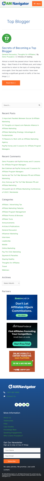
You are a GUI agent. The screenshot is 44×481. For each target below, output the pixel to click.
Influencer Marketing (10, 234)
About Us (7, 418)
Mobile (4, 245)
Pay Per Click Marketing (11, 252)
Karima (4, 175)
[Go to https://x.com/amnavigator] (20, 404)
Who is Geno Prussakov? (13, 436)
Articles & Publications (10, 226)
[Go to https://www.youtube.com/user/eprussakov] (27, 404)
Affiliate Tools (7, 219)
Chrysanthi (6, 189)
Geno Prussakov (8, 161)
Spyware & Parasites (10, 255)
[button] (12, 461)
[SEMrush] (22, 361)
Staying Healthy (8, 259)
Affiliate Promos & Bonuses (12, 215)
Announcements (8, 223)
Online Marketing (8, 248)
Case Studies (9, 427)
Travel (4, 266)
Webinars (5, 270)
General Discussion (9, 54)
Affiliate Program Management (14, 212)
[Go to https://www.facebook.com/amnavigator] (16, 404)
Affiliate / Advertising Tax (12, 205)
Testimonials (8, 421)
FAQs (5, 424)
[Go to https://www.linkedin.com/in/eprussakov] (24, 404)
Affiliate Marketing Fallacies (13, 208)
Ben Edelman (7, 168)
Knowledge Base (10, 430)
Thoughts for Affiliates (26, 54)
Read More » (11, 83)
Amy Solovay (7, 182)
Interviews (6, 237)
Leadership (6, 241)
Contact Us (11, 396)
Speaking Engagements (13, 433)
